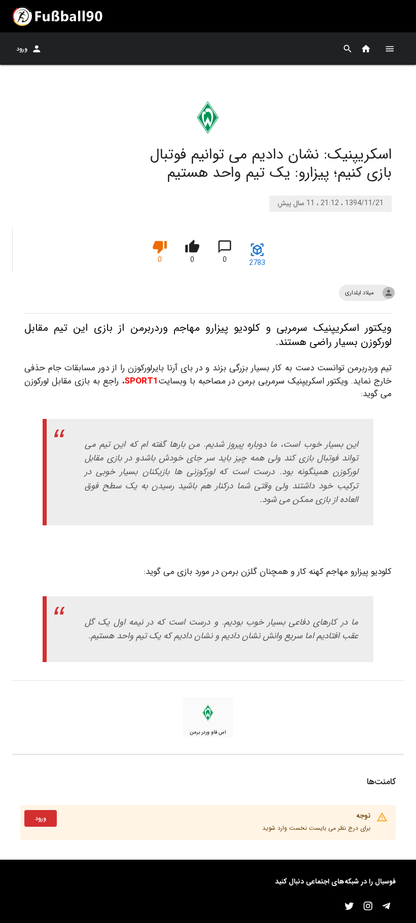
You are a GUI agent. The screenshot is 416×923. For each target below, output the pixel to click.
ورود (21, 49)
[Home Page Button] (366, 49)
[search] (347, 49)
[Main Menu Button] (389, 48)
